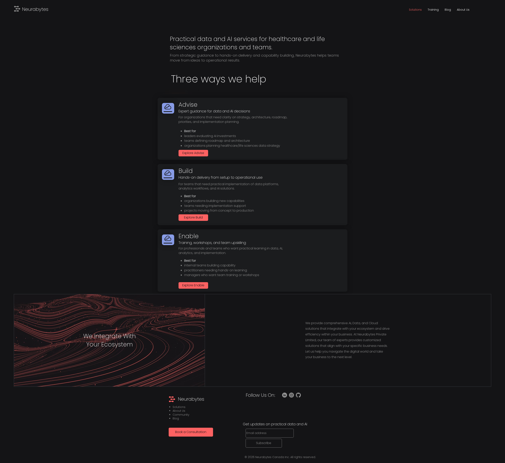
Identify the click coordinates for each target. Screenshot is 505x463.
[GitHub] (298, 395)
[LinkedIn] (284, 395)
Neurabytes (35, 9)
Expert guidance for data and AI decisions (214, 111)
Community (181, 415)
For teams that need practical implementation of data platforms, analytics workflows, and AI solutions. (229, 186)
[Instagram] (291, 395)
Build (186, 171)
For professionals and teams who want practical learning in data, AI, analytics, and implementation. (231, 250)
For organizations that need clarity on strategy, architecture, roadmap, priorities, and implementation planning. (233, 119)
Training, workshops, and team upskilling (212, 242)
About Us (179, 411)
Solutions (179, 407)
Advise (188, 104)
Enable (189, 236)
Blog (176, 418)
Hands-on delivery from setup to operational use (221, 177)
